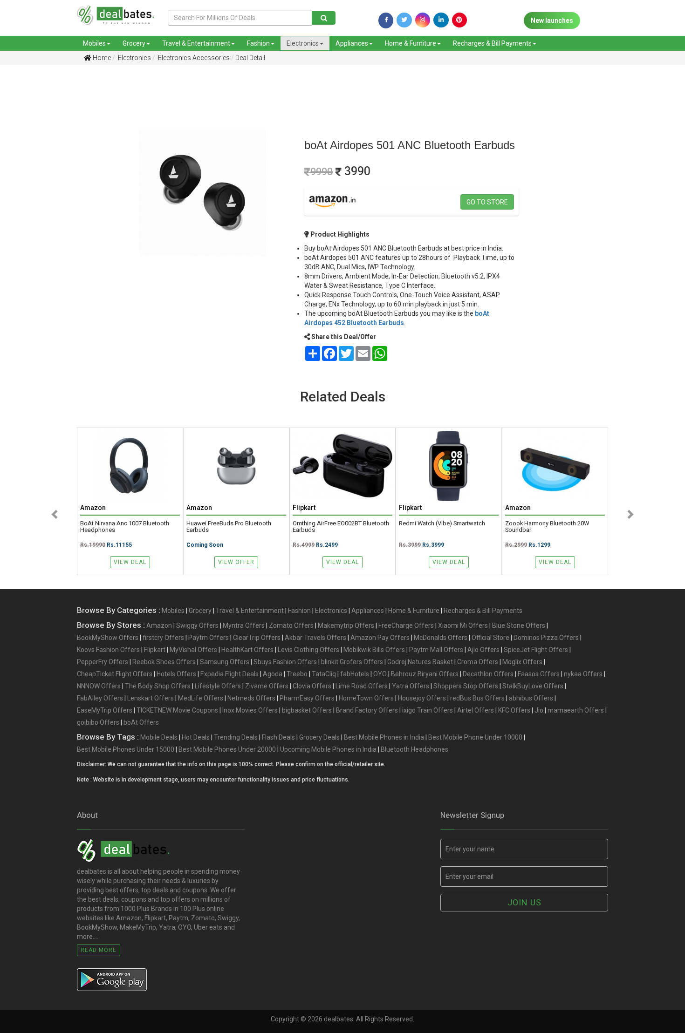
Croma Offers (477, 662)
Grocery (134, 43)
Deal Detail (250, 57)
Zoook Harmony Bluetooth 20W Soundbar (547, 526)
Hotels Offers (176, 674)
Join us (524, 902)
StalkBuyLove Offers (532, 686)
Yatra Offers (410, 686)
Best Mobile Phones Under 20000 (227, 749)
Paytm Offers (208, 637)
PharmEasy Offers (307, 698)
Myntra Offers (244, 625)
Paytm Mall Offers (436, 649)
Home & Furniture (410, 43)
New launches (552, 20)
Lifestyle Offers (218, 686)
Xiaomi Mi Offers (463, 625)
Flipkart (154, 649)
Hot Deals (196, 737)
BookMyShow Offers (107, 637)
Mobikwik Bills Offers (374, 649)
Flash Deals (278, 737)
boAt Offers (141, 722)
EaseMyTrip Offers (104, 710)
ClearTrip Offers (257, 637)
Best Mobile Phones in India (384, 737)
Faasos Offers (539, 674)
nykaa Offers (583, 674)
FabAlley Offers (100, 698)
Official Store (490, 637)
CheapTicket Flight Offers (114, 674)
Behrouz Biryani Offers (425, 674)
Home (101, 57)
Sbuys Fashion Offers (285, 662)
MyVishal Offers (193, 649)
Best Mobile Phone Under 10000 (475, 737)
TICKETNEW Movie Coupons (177, 710)
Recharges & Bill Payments (492, 43)
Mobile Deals (159, 737)
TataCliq (324, 674)
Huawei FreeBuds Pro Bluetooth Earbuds (228, 526)
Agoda (272, 674)
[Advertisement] (50, 218)
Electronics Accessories (193, 57)
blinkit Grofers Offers (352, 662)
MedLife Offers (200, 698)
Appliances (352, 43)
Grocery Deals (319, 737)
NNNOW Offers (99, 686)
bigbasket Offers (307, 710)
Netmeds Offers (251, 698)
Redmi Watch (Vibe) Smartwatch (442, 523)
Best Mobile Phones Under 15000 (125, 749)
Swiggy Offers (197, 625)
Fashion (258, 43)
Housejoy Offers (422, 698)
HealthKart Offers (247, 649)
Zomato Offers (291, 625)
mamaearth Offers (576, 710)
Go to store (487, 202)
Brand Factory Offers (367, 710)
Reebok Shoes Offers (164, 662)
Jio (538, 710)
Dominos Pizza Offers (546, 637)
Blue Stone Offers (518, 625)
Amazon (159, 625)
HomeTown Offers (366, 698)
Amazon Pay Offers (380, 637)
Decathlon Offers (488, 674)
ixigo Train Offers (427, 710)
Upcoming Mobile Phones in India (328, 749)
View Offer (236, 562)
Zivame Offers (266, 686)
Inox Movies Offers (250, 710)
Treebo (297, 674)
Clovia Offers (312, 686)
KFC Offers (514, 710)
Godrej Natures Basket (420, 662)
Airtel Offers (475, 710)
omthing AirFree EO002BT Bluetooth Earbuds (341, 526)
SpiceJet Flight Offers (536, 649)
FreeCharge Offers (406, 625)
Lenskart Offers (150, 698)
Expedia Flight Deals (229, 674)
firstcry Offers (163, 637)
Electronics (303, 43)
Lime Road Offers (362, 686)
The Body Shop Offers (158, 686)
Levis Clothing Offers (308, 649)
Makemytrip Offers (346, 625)
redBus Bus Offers (477, 698)
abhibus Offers (531, 698)
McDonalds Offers (440, 637)
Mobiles (94, 43)
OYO (380, 674)
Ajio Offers (483, 649)
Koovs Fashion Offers (108, 649)
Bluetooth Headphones (414, 749)
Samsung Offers (224, 662)
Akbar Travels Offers (315, 637)
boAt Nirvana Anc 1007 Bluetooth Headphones (124, 526)
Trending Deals (236, 737)
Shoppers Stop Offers (465, 686)
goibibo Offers (98, 722)
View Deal (130, 562)
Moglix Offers (522, 662)
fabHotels (354, 674)
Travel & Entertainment (196, 43)
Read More (98, 950)
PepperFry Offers (102, 662)
